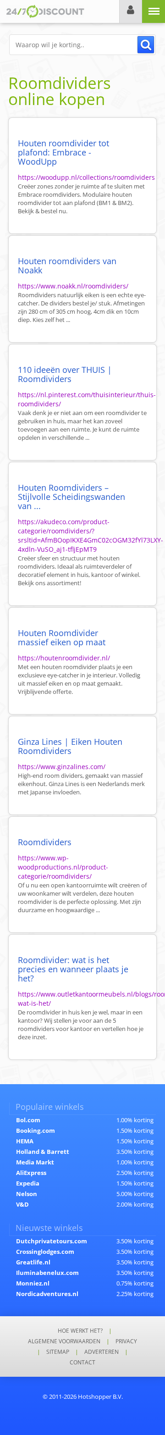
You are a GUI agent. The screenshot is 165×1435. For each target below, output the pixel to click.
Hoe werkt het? (80, 1331)
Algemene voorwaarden (64, 1341)
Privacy (126, 1341)
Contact (82, 1362)
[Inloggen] (130, 11)
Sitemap (57, 1352)
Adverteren (101, 1352)
